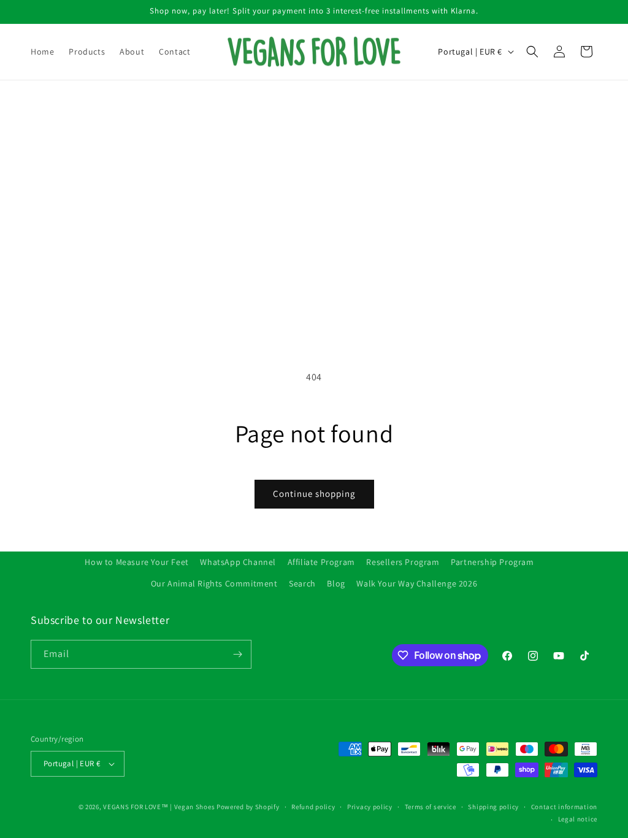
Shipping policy (493, 806)
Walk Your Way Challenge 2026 (416, 583)
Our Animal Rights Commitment (214, 583)
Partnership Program (492, 561)
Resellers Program (402, 561)
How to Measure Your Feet (136, 561)
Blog (336, 583)
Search (302, 583)
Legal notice (577, 819)
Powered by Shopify (248, 806)
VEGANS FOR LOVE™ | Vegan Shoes (159, 806)
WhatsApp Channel (238, 561)
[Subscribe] (237, 654)
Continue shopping (314, 493)
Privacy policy (369, 806)
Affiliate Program (321, 561)
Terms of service (430, 806)
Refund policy (313, 806)
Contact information (564, 806)
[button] (532, 51)
